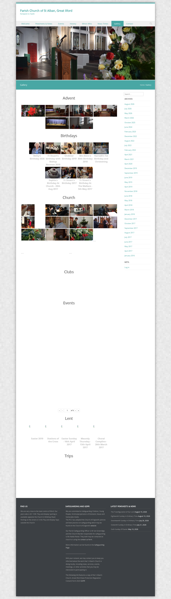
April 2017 (128, 251)
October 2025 (130, 122)
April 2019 (128, 187)
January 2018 (130, 214)
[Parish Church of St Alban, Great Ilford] (85, 78)
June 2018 (128, 196)
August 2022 (129, 141)
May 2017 (128, 246)
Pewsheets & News (43, 23)
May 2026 (128, 113)
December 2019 (131, 168)
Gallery (117, 23)
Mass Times (103, 23)
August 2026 (129, 104)
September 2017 (131, 228)
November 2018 (131, 191)
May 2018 (128, 200)
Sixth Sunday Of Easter (119, 529)
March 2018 (129, 209)
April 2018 (128, 205)
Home (142, 85)
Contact (129, 23)
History (73, 23)
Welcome (25, 23)
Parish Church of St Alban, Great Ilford (46, 11)
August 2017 (129, 232)
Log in (127, 267)
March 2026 (129, 118)
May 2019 (128, 182)
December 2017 (131, 219)
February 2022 (130, 150)
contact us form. (86, 539)
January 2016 (130, 255)
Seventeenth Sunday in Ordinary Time (125, 520)
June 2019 (128, 177)
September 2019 (131, 173)
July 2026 (128, 108)
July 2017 (128, 237)
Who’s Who (87, 23)
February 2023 (130, 131)
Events (61, 23)
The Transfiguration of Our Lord (122, 512)
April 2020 (128, 164)
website (93, 526)
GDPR (83, 581)
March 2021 (129, 159)
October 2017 (130, 223)
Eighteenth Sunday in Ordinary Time (124, 516)
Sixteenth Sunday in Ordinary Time (124, 525)
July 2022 (128, 145)
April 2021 (128, 154)
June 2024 (128, 127)
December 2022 (131, 136)
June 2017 (128, 242)
